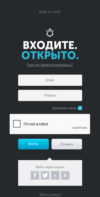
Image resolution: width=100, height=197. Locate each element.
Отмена (67, 144)
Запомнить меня (64, 108)
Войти (33, 143)
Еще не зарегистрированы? (50, 65)
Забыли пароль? (50, 194)
